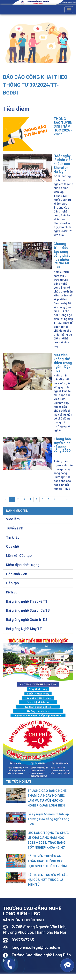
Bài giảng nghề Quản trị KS (26, 619)
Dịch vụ (11, 592)
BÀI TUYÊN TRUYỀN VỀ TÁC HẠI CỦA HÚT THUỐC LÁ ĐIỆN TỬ (47, 880)
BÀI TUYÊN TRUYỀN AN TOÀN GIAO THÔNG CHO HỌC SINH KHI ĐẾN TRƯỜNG (47, 861)
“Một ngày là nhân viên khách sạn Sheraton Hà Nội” (63, 164)
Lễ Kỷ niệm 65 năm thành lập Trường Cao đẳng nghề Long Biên (48, 819)
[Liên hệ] (9, 964)
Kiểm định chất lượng (22, 565)
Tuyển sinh (14, 528)
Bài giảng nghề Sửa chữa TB (28, 610)
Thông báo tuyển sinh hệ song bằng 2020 (62, 445)
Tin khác (12, 537)
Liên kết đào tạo (19, 555)
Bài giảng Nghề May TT (24, 629)
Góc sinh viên (16, 574)
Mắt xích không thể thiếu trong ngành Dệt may (63, 363)
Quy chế (12, 546)
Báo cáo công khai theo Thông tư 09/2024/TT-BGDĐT (35, 85)
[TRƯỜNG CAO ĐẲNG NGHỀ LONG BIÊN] (38, 2)
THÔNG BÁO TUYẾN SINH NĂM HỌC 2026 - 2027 (63, 126)
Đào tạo (12, 583)
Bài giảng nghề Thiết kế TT (27, 601)
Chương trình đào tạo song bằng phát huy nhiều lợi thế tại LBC (62, 255)
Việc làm (13, 519)
